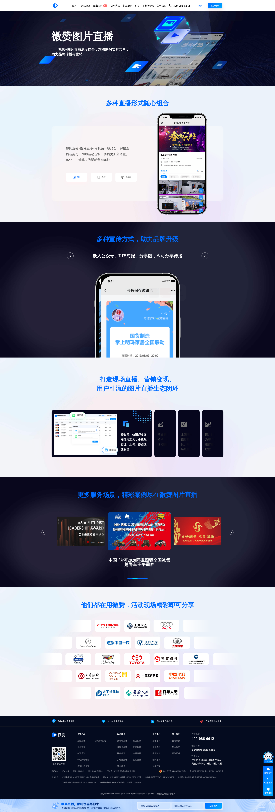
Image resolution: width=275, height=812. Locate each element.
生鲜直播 (81, 747)
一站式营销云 (83, 760)
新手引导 (157, 741)
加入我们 (176, 747)
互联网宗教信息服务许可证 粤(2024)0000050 (79, 782)
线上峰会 (121, 766)
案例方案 (115, 5)
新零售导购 (122, 747)
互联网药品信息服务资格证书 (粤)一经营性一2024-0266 (120, 782)
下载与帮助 (148, 5)
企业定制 (100, 5)
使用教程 (157, 747)
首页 (74, 5)
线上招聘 (137, 741)
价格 (137, 5)
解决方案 (157, 766)
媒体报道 (176, 753)
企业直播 (81, 741)
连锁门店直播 (83, 766)
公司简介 (176, 741)
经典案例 (157, 760)
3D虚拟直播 (100, 741)
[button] (70, 256)
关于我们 (161, 5)
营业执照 (55, 777)
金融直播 (137, 753)
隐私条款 (55, 771)
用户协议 (65, 771)
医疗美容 (121, 753)
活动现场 (137, 747)
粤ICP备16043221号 (216, 771)
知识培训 (81, 753)
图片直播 (137, 760)
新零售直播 (122, 741)
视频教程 (157, 753)
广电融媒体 (122, 760)
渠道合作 (127, 5)
